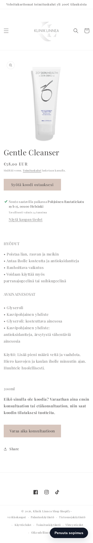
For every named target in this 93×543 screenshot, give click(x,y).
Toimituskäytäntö (48, 525)
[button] (6, 30)
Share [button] (14, 449)
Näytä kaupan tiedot (25, 219)
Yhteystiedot (74, 525)
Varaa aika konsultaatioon (32, 430)
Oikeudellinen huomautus (49, 532)
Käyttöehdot (23, 525)
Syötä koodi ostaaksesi (32, 184)
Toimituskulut (32, 170)
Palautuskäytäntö (42, 517)
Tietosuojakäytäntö (72, 517)
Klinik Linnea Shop (46, 511)
